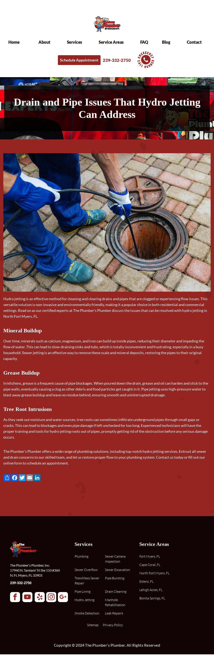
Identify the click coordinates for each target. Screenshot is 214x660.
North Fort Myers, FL (154, 573)
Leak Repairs (114, 613)
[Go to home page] (107, 32)
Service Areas (111, 42)
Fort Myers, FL (149, 556)
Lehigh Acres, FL (150, 590)
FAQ (144, 42)
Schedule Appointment (79, 60)
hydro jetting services (160, 451)
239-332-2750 (20, 583)
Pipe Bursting (114, 578)
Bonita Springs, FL (152, 598)
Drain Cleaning (115, 591)
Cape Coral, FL (149, 565)
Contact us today (169, 457)
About (44, 42)
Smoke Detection (87, 613)
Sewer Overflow (86, 570)
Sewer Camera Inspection (115, 558)
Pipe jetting (150, 389)
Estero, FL (146, 581)
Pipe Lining (82, 591)
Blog (166, 42)
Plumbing (81, 556)
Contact (194, 42)
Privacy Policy (113, 625)
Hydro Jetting (84, 600)
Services (74, 42)
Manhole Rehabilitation (115, 602)
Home (13, 42)
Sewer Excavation (117, 570)
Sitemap (93, 625)
